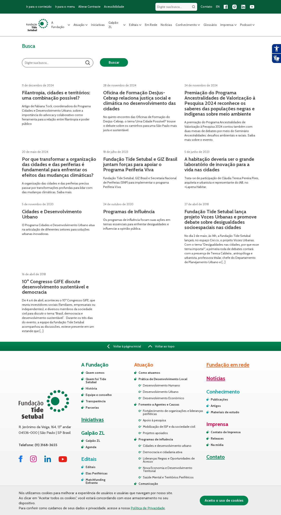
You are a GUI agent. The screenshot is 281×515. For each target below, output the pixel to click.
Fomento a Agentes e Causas (159, 404)
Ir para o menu (65, 7)
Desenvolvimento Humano (161, 385)
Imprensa (227, 25)
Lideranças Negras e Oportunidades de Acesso (169, 460)
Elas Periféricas (97, 473)
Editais (133, 25)
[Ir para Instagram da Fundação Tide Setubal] (33, 461)
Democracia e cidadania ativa (162, 452)
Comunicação (148, 483)
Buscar (114, 62)
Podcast (246, 25)
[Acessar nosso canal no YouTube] (252, 6)
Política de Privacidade (148, 508)
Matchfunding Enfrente (95, 481)
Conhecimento (186, 25)
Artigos (216, 405)
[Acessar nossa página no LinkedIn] (243, 6)
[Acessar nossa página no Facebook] (225, 6)
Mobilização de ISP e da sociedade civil (169, 426)
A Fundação (58, 25)
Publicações (219, 399)
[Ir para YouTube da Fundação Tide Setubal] (63, 461)
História (91, 388)
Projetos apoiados (155, 433)
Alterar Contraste (89, 6)
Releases (217, 438)
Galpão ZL (113, 25)
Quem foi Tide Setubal (96, 380)
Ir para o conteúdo (39, 7)
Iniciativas (98, 25)
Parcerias (92, 407)
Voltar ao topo (164, 346)
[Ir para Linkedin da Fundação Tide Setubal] (47, 461)
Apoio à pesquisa (154, 420)
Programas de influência (156, 439)
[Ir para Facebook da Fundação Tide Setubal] (20, 461)
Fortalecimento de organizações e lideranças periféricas (173, 412)
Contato (206, 7)
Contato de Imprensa (226, 432)
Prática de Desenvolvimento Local (163, 379)
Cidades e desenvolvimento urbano (167, 445)
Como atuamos (149, 372)
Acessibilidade (114, 7)
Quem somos (95, 372)
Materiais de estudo (225, 412)
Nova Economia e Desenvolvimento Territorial (167, 469)
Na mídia (217, 444)
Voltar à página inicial (127, 346)
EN (218, 7)
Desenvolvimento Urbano (160, 391)
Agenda (91, 447)
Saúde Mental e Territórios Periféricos (168, 477)
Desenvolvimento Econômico (163, 398)
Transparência (96, 401)
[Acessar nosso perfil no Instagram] (234, 6)
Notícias (166, 25)
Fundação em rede (227, 364)
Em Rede (151, 25)
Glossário (210, 25)
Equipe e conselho (99, 394)
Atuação (79, 25)
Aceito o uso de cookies (224, 500)
